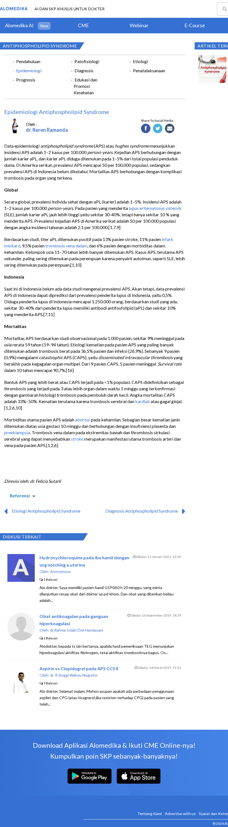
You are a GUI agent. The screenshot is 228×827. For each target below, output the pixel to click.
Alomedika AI (19, 25)
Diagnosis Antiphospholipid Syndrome (141, 510)
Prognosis (25, 79)
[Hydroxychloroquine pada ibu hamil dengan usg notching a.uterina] (21, 580)
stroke (77, 438)
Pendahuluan (28, 61)
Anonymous (60, 571)
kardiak (142, 401)
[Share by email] (170, 129)
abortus (82, 419)
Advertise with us (180, 813)
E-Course (194, 25)
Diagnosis (84, 70)
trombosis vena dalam (66, 245)
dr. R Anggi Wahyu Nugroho (74, 675)
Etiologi (140, 61)
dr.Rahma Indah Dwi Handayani (76, 630)
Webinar (139, 25)
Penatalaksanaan (149, 70)
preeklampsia (17, 432)
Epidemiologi (28, 70)
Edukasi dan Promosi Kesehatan (85, 86)
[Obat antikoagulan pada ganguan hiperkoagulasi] (21, 638)
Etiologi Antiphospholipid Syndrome (46, 510)
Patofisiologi (87, 61)
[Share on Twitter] (158, 129)
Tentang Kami (149, 813)
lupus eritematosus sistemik (155, 208)
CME (83, 25)
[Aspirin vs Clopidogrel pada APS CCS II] (21, 691)
